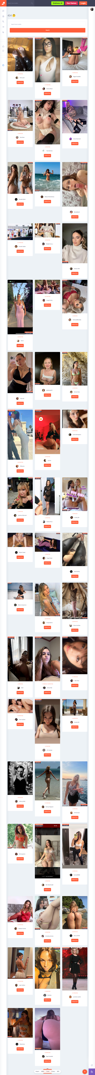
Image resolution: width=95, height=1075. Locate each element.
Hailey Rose (49, 521)
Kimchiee (22, 137)
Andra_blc (76, 517)
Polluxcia (22, 466)
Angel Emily (49, 300)
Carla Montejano (77, 434)
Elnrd (22, 340)
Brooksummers (49, 936)
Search (47, 30)
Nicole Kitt (76, 722)
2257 (58, 1071)
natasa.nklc (77, 268)
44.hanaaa (77, 812)
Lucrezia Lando (77, 997)
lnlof (22, 687)
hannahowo (49, 150)
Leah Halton (22, 985)
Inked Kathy (77, 571)
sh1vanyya (49, 750)
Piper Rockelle (49, 1056)
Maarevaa (22, 1044)
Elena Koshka (76, 625)
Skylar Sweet (22, 552)
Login (83, 3)
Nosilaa (49, 995)
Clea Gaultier (22, 719)
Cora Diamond (77, 139)
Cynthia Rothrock (22, 515)
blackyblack (77, 212)
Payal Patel (49, 558)
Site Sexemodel (49, 885)
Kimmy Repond (49, 807)
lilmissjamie (22, 854)
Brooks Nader (22, 246)
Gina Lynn (22, 77)
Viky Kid (22, 398)
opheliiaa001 (49, 390)
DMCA (42, 1071)
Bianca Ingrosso (22, 605)
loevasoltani (49, 88)
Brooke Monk (22, 199)
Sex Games (71, 3)
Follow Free (20, 82)
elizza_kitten (77, 935)
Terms (47, 1071)
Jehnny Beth (22, 801)
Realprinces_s (49, 244)
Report (37, 1071)
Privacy (53, 1071)
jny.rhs (49, 460)
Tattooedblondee (77, 319)
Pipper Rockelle (77, 76)
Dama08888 (77, 875)
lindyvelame (49, 622)
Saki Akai (76, 680)
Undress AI (57, 3)
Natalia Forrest (22, 928)
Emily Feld (49, 687)
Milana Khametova (49, 196)
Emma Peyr (77, 392)
